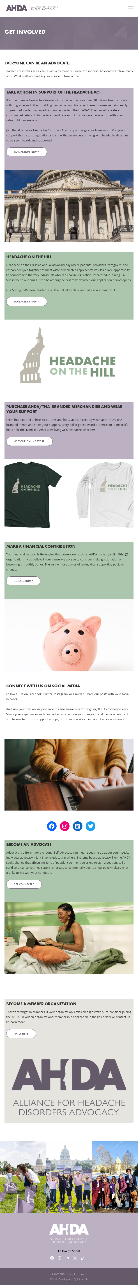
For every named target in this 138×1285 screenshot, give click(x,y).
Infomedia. (83, 1279)
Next (131, 1177)
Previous (6, 1177)
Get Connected (24, 884)
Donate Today (23, 581)
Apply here (21, 1033)
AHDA (63, 1274)
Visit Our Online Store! (29, 441)
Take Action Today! (27, 151)
